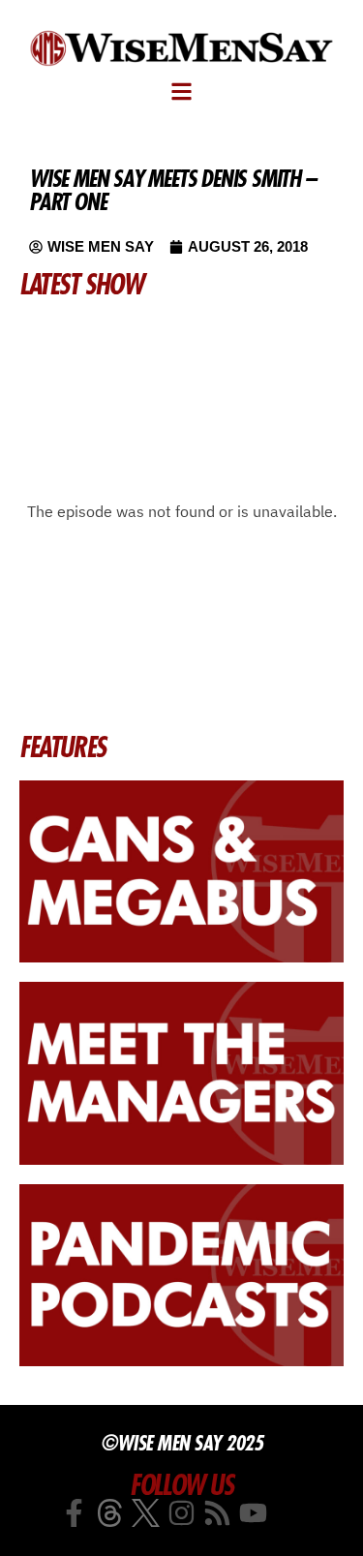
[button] (181, 91)
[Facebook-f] (74, 1513)
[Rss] (217, 1513)
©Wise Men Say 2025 (181, 1442)
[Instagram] (181, 1513)
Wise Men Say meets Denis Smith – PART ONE (172, 190)
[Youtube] (253, 1513)
